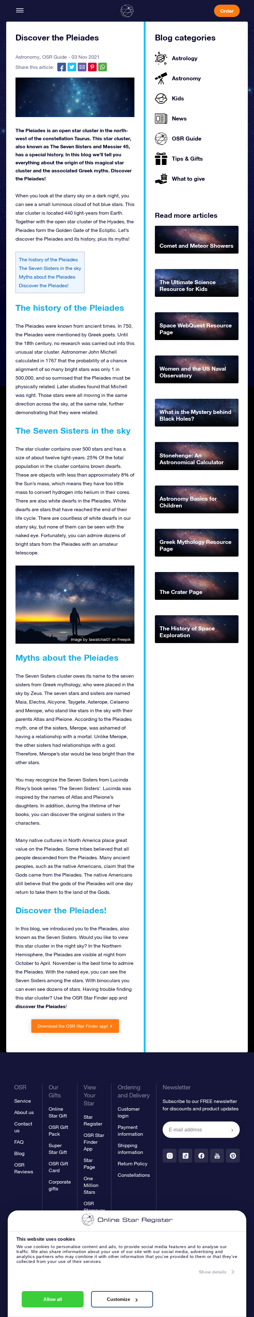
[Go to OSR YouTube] (217, 1156)
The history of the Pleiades (48, 259)
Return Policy (132, 1163)
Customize (118, 1299)
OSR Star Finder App (94, 1141)
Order (227, 11)
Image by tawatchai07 (91, 639)
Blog (19, 1153)
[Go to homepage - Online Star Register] (127, 10)
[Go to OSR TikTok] (185, 1156)
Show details (212, 1271)
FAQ (19, 1142)
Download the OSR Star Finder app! (72, 1026)
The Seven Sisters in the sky (50, 268)
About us (24, 1112)
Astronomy (27, 57)
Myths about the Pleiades (47, 277)
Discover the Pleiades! (43, 285)
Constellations (134, 1175)
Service (22, 1101)
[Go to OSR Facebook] (201, 1156)
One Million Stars (91, 1185)
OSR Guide (54, 57)
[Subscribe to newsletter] (232, 1130)
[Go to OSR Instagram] (170, 1156)
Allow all (52, 1299)
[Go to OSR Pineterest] (233, 1156)
